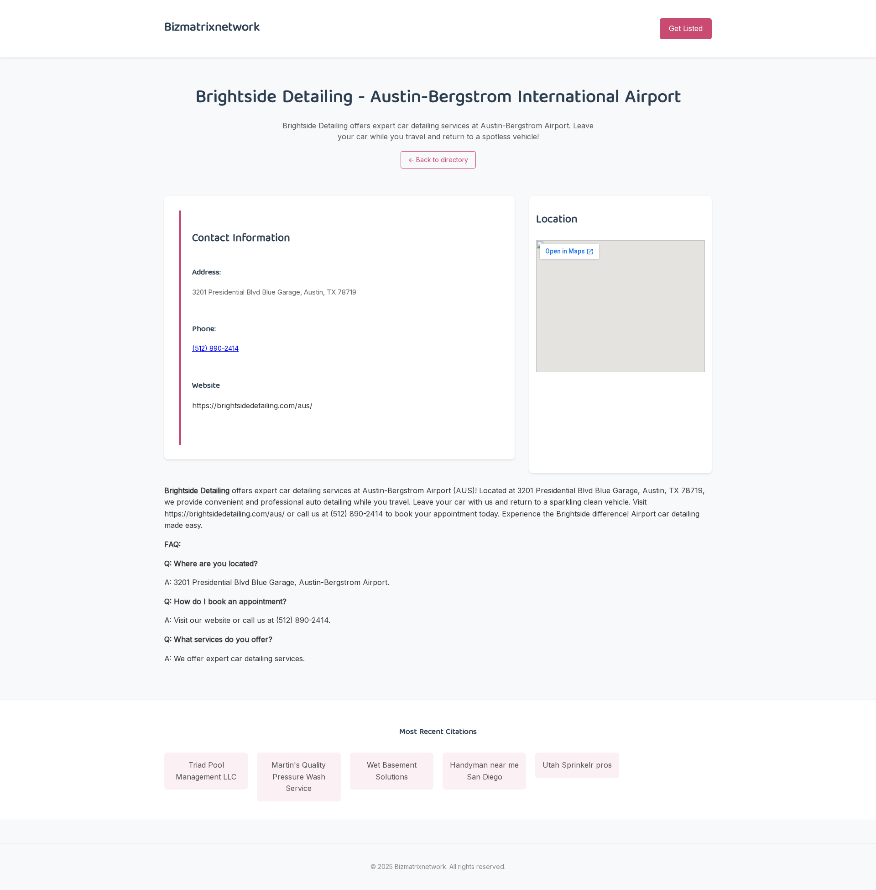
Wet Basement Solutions (392, 770)
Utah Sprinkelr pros (577, 764)
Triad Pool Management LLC (206, 770)
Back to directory (438, 159)
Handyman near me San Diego (484, 770)
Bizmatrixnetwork (212, 28)
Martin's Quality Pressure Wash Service (298, 776)
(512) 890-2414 (215, 348)
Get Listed (686, 28)
